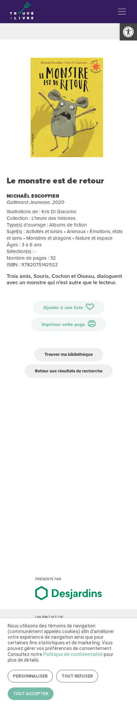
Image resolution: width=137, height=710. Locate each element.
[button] (128, 31)
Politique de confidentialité (73, 654)
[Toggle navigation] (122, 12)
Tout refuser (77, 676)
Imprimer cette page (64, 324)
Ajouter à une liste (63, 307)
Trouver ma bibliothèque (69, 354)
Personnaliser (30, 676)
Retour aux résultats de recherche (68, 371)
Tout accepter (30, 693)
